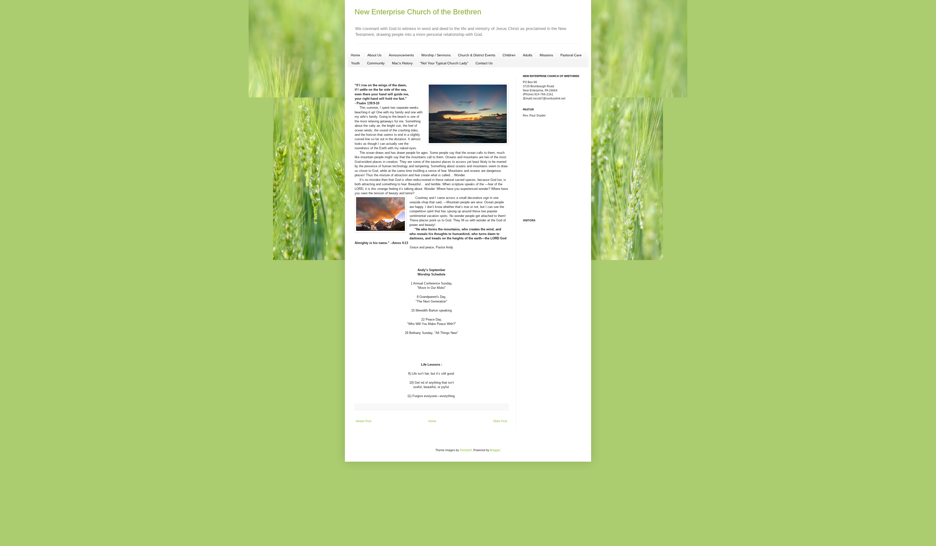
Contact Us (484, 63)
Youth (355, 63)
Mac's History (402, 63)
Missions (546, 55)
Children (509, 55)
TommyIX (466, 450)
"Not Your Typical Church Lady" (444, 63)
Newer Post (363, 421)
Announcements (401, 55)
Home (355, 55)
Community (376, 63)
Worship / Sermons (436, 55)
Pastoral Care (571, 55)
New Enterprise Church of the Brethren (418, 12)
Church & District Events (476, 55)
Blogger (495, 450)
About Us (374, 55)
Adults (527, 55)
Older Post (500, 421)
